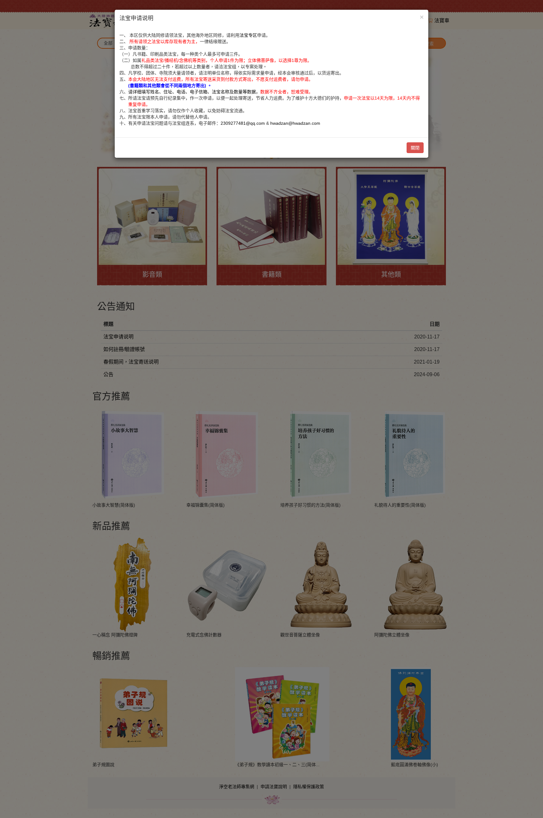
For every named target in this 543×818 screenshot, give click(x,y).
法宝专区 (248, 35)
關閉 (415, 147)
